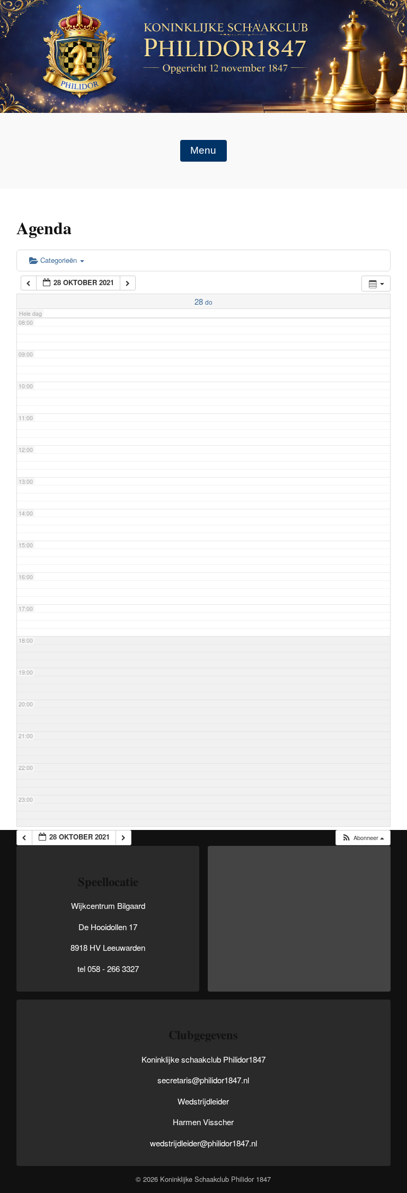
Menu (203, 150)
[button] (363, 837)
